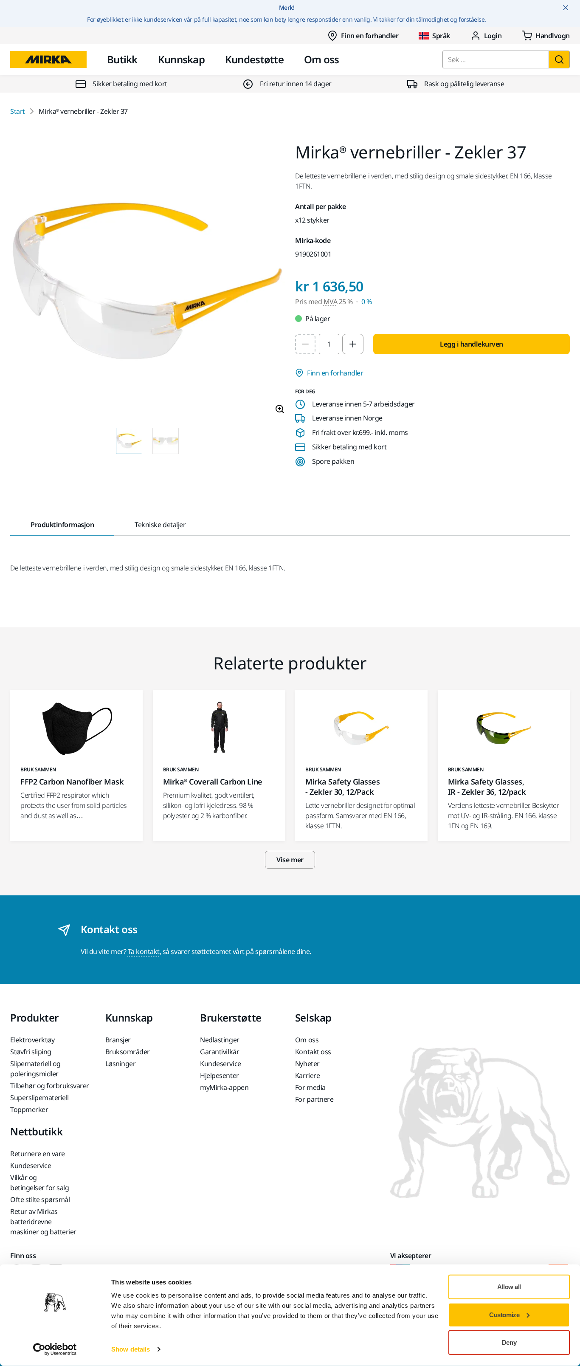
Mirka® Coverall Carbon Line (212, 781)
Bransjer (118, 1039)
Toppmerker (29, 1109)
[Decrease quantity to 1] (305, 344)
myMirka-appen (224, 1087)
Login (493, 35)
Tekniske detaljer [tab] (160, 524)
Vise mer (289, 859)
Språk (441, 35)
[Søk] (559, 59)
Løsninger (120, 1063)
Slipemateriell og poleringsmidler (35, 1068)
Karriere (307, 1075)
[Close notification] (565, 7)
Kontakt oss (313, 1051)
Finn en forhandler (369, 35)
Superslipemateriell (39, 1097)
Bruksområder (127, 1051)
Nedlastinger (219, 1039)
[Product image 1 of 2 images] (147, 282)
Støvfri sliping (30, 1051)
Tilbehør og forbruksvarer (49, 1085)
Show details (130, 1349)
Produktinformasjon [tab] (62, 524)
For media (310, 1087)
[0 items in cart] (546, 36)
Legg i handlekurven (471, 344)
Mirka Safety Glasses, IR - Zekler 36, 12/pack (487, 786)
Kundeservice (220, 1063)
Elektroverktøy (32, 1039)
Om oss (321, 59)
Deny (509, 1342)
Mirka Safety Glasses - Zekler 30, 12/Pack (342, 786)
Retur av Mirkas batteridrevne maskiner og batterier (43, 1221)
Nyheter (307, 1063)
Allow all (509, 1286)
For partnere (314, 1099)
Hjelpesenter (219, 1075)
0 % (366, 301)
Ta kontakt (144, 951)
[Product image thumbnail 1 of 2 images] (129, 441)
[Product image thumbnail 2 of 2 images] (165, 441)
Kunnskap (181, 59)
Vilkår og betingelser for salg (39, 1182)
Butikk (122, 59)
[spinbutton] (329, 344)
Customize (504, 1314)
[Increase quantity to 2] (353, 344)
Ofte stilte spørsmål (40, 1199)
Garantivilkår (219, 1051)
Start (17, 111)
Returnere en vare (37, 1153)
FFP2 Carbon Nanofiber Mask (72, 781)
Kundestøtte (254, 59)
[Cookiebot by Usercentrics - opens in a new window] (55, 1349)
